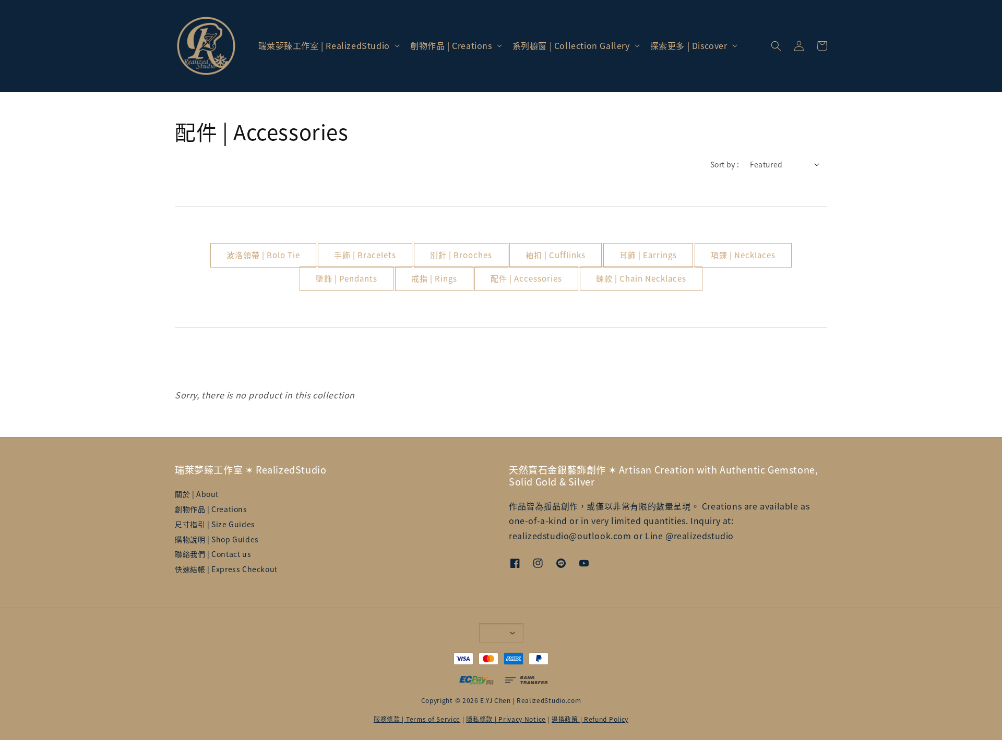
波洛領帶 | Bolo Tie (263, 254)
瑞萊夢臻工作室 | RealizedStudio (324, 45)
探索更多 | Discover (688, 45)
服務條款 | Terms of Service (417, 718)
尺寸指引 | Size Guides (215, 524)
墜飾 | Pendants (346, 278)
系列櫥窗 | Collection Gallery (571, 45)
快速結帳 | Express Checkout (226, 569)
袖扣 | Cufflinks (556, 254)
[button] (776, 45)
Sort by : (724, 164)
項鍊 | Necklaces (743, 254)
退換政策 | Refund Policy (590, 718)
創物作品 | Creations (451, 45)
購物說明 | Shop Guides (217, 539)
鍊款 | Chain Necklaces (641, 278)
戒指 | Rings (434, 278)
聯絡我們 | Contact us (213, 554)
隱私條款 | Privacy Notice (506, 718)
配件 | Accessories (526, 278)
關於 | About (197, 494)
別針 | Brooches (461, 254)
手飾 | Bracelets (365, 254)
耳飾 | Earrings (648, 254)
